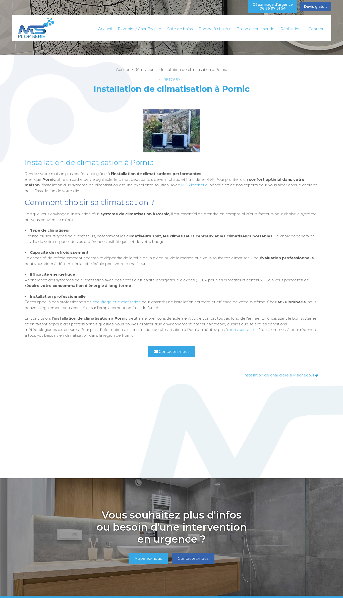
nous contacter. (243, 329)
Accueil (105, 28)
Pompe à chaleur (215, 28)
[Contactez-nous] (171, 536)
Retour (171, 80)
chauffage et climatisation (117, 302)
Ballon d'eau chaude (255, 28)
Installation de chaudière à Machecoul (278, 375)
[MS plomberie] (36, 27)
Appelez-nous (148, 558)
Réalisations (291, 28)
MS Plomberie (194, 185)
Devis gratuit (315, 6)
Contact (315, 28)
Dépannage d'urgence (272, 6)
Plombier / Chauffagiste (139, 28)
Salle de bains (180, 28)
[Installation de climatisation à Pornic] (171, 131)
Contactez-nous (174, 351)
